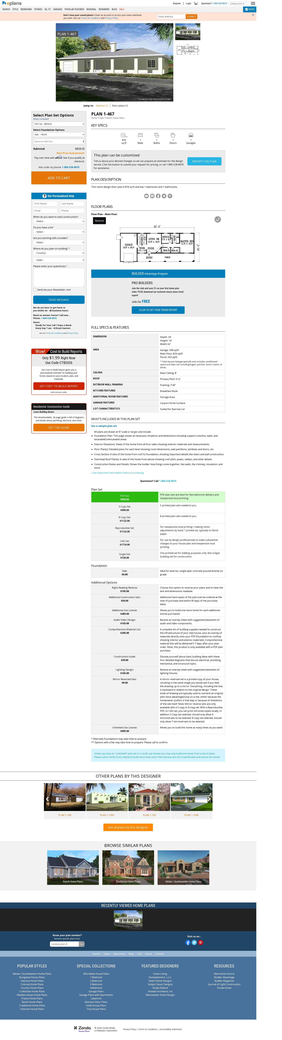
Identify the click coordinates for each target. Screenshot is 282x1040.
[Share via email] (146, 196)
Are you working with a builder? (50, 238)
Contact (159, 953)
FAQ (139, 953)
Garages (57, 9)
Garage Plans (96, 991)
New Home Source (224, 973)
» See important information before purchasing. (117, 472)
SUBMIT (191, 16)
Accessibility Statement (171, 1029)
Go (253, 3)
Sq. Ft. (48, 9)
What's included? (41, 119)
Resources (119, 953)
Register (177, 3)
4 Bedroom (96, 987)
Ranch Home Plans (115, 118)
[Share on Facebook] (158, 196)
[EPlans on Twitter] (194, 942)
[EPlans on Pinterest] (200, 942)
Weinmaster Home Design (160, 995)
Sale (121, 9)
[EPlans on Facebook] (188, 942)
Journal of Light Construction (224, 984)
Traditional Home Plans (32, 1005)
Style (15, 9)
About (148, 953)
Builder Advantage (224, 977)
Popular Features (74, 9)
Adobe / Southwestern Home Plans (32, 973)
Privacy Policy (111, 18)
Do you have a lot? (43, 227)
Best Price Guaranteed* (71, 153)
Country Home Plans (32, 987)
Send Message (59, 299)
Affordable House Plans (96, 973)
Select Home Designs (160, 980)
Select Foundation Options (48, 129)
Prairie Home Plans (32, 998)
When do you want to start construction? (55, 216)
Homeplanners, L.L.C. (160, 977)
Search (6, 9)
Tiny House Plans (96, 1009)
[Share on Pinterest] (170, 196)
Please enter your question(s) (50, 266)
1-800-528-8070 (219, 3)
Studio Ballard (160, 987)
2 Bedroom (96, 980)
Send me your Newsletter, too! (54, 289)
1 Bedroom (96, 977)
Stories (38, 9)
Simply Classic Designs (160, 984)
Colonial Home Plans (32, 984)
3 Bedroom (96, 984)
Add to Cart (59, 177)
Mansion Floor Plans (96, 1002)
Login (188, 3)
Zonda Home (224, 987)
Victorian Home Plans (32, 1009)
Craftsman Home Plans (32, 991)
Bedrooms (26, 9)
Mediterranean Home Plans (32, 995)
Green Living (160, 973)
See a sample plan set (104, 426)
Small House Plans (96, 1005)
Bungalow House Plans (32, 977)
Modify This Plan (204, 161)
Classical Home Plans (32, 980)
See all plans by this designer (128, 827)
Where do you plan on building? (51, 248)
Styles (107, 953)
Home (94, 118)
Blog (114, 9)
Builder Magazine (224, 980)
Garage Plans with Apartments (96, 995)
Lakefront (96, 998)
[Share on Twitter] (164, 196)
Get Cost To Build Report (59, 386)
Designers (104, 9)
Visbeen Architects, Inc (160, 991)
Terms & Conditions (90, 18)
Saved (251, 9)
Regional (91, 9)
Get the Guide (58, 427)
